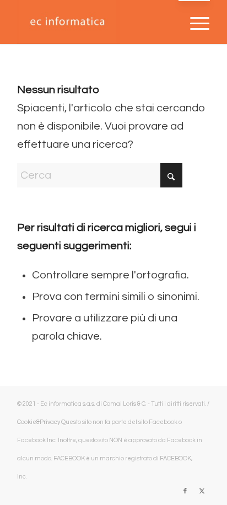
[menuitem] (194, 23)
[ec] (94, 22)
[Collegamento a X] (201, 491)
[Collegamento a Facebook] (185, 491)
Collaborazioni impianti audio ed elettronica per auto (102, 477)
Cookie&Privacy (38, 422)
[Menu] (194, 23)
